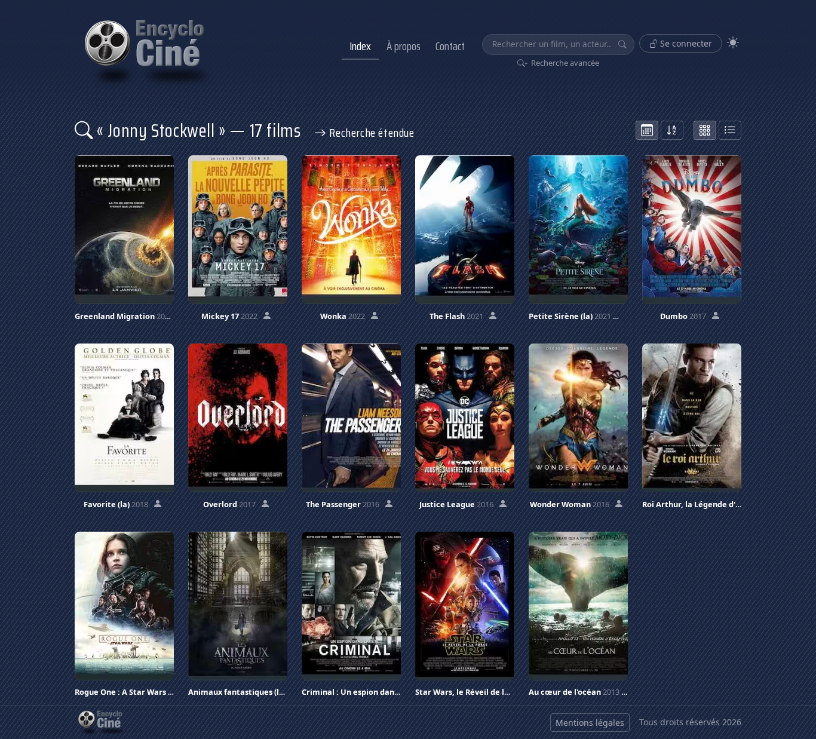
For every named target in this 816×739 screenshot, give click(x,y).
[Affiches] (705, 130)
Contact (450, 46)
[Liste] (730, 130)
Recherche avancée (564, 62)
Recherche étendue (371, 132)
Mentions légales (590, 722)
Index (360, 46)
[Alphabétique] (672, 130)
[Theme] (733, 42)
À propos (403, 46)
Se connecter (685, 43)
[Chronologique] (647, 130)
